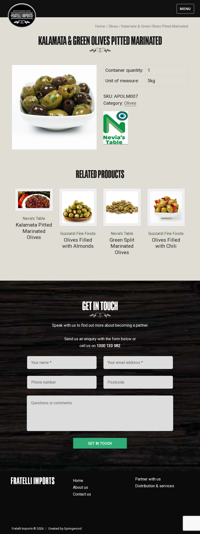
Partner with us (148, 479)
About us (80, 487)
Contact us (82, 494)
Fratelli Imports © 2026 (28, 528)
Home (100, 26)
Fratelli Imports (33, 480)
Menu (185, 8)
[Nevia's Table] (115, 127)
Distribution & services (154, 486)
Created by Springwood (65, 528)
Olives (113, 26)
